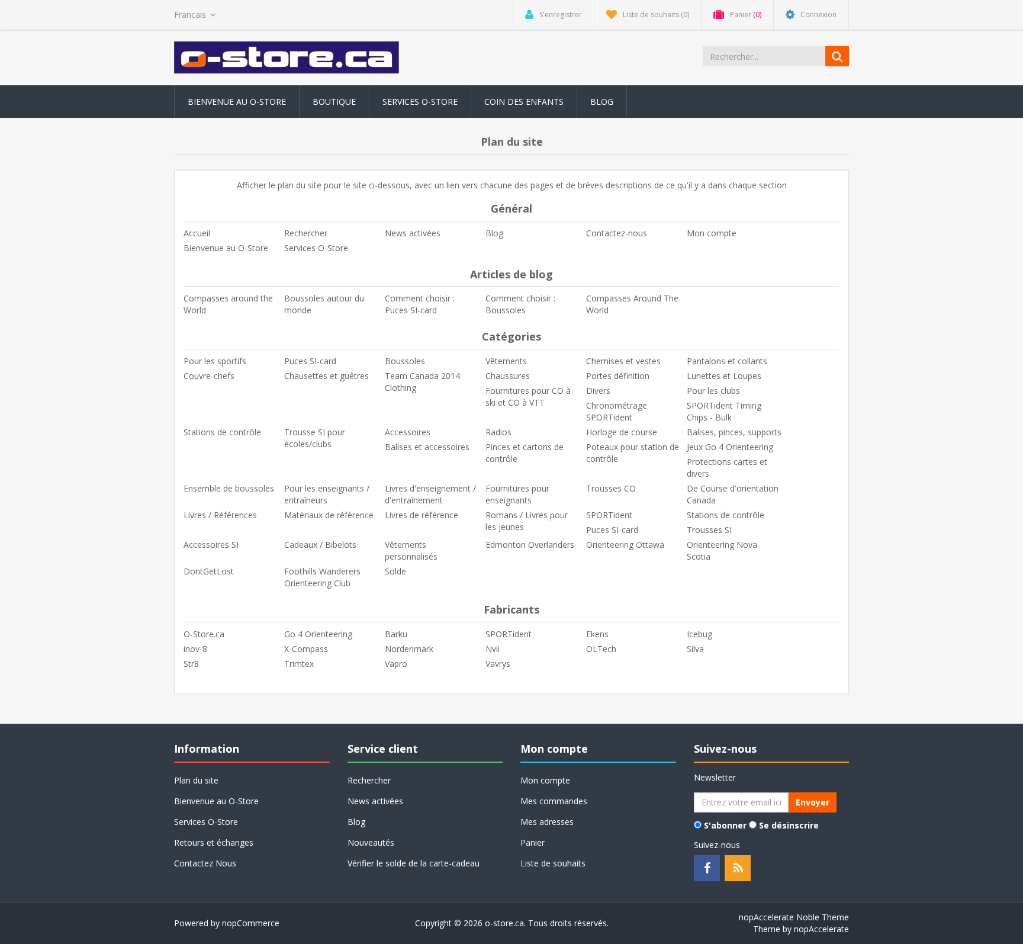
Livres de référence (421, 515)
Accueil (197, 233)
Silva (695, 648)
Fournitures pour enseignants (517, 494)
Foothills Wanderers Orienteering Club (322, 577)
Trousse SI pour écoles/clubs (314, 437)
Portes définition (617, 375)
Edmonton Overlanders (529, 544)
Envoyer (812, 802)
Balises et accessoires (427, 446)
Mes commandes (553, 801)
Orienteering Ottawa (625, 544)
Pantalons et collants (727, 361)
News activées (412, 233)
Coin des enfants (524, 101)
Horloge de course (621, 432)
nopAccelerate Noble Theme (794, 917)
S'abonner (725, 825)
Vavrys (497, 663)
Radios (498, 432)
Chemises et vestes (623, 361)
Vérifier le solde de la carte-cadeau (414, 863)
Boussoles (405, 361)
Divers (598, 390)
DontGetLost (209, 571)
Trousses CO (611, 488)
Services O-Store (420, 101)
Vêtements (506, 361)
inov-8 (195, 648)
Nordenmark (409, 648)
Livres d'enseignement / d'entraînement (430, 494)
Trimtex (299, 663)
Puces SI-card (310, 361)
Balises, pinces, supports (734, 432)
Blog (601, 101)
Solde (395, 571)
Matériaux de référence (329, 515)
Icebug (699, 634)
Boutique (334, 101)
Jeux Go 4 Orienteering (730, 446)
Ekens (597, 634)
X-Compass (306, 648)
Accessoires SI (211, 544)
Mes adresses (547, 821)
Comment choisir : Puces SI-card (420, 304)
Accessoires (407, 432)
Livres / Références (220, 515)
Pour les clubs (713, 390)
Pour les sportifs (215, 361)
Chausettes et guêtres (326, 375)
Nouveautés (371, 842)
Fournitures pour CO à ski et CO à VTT (528, 396)
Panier (532, 842)
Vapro (396, 663)
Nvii (492, 648)
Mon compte (711, 233)
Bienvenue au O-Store (237, 101)
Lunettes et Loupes (724, 375)
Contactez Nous (205, 863)
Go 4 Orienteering (318, 634)
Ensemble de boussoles (229, 488)
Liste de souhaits (553, 863)
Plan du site (196, 780)
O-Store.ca (204, 634)
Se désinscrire (789, 825)
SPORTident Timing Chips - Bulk (724, 411)
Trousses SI (709, 529)
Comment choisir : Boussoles (520, 304)
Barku (396, 634)
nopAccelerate (821, 929)
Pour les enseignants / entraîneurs (326, 494)
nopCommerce (250, 923)
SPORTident (609, 515)
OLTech (601, 648)
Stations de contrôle (222, 432)
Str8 (191, 663)
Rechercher (305, 233)
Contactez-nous (616, 233)
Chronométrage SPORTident (616, 411)
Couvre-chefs (209, 375)
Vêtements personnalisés (411, 550)
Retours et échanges (213, 842)
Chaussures (507, 375)
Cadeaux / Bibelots (320, 544)
